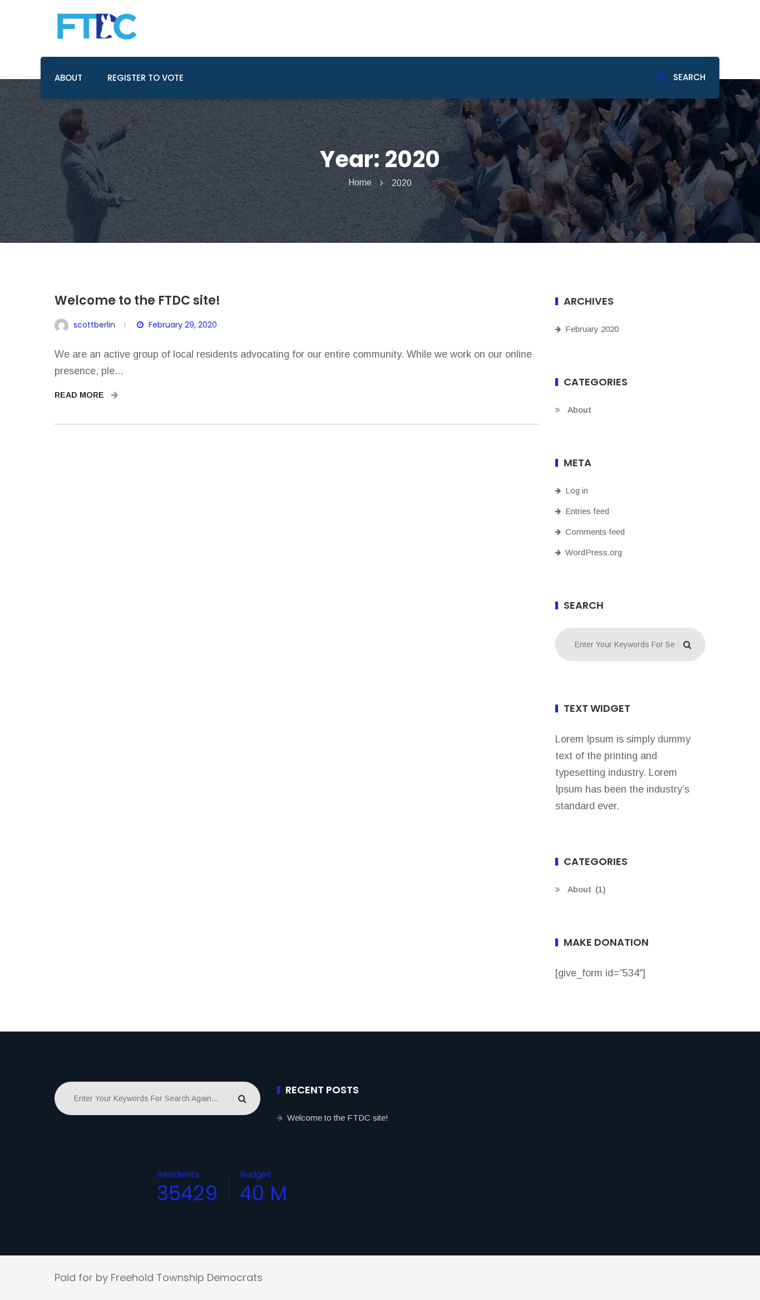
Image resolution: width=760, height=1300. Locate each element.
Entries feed (587, 511)
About (68, 78)
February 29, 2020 (183, 324)
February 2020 (592, 329)
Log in (576, 490)
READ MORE (80, 394)
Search (688, 77)
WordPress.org (593, 552)
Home (360, 182)
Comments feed (595, 531)
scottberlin (94, 324)
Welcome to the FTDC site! (137, 300)
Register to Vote (145, 78)
